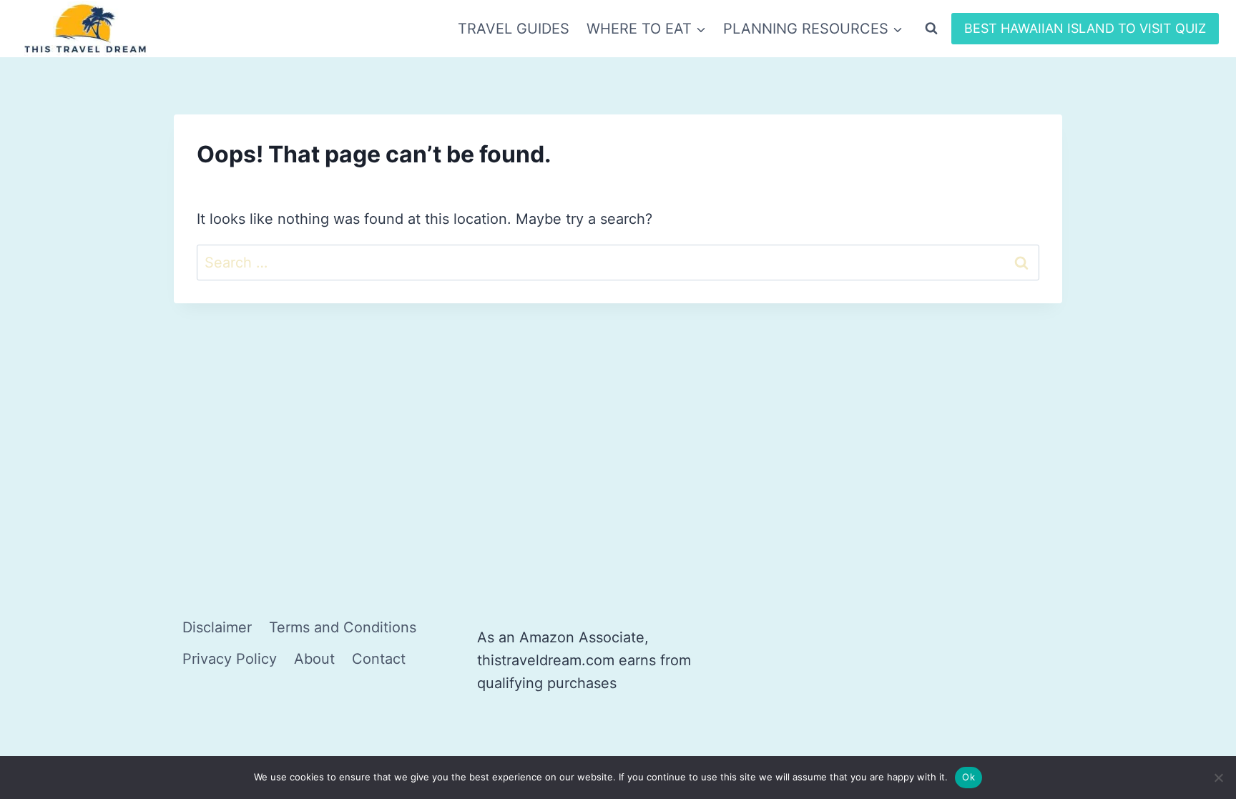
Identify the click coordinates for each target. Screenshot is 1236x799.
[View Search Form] (931, 28)
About (314, 658)
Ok (968, 777)
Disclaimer (217, 627)
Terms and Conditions (342, 627)
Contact (379, 658)
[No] (1218, 777)
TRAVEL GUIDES (513, 28)
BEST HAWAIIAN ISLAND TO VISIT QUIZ (1085, 28)
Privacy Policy (229, 658)
